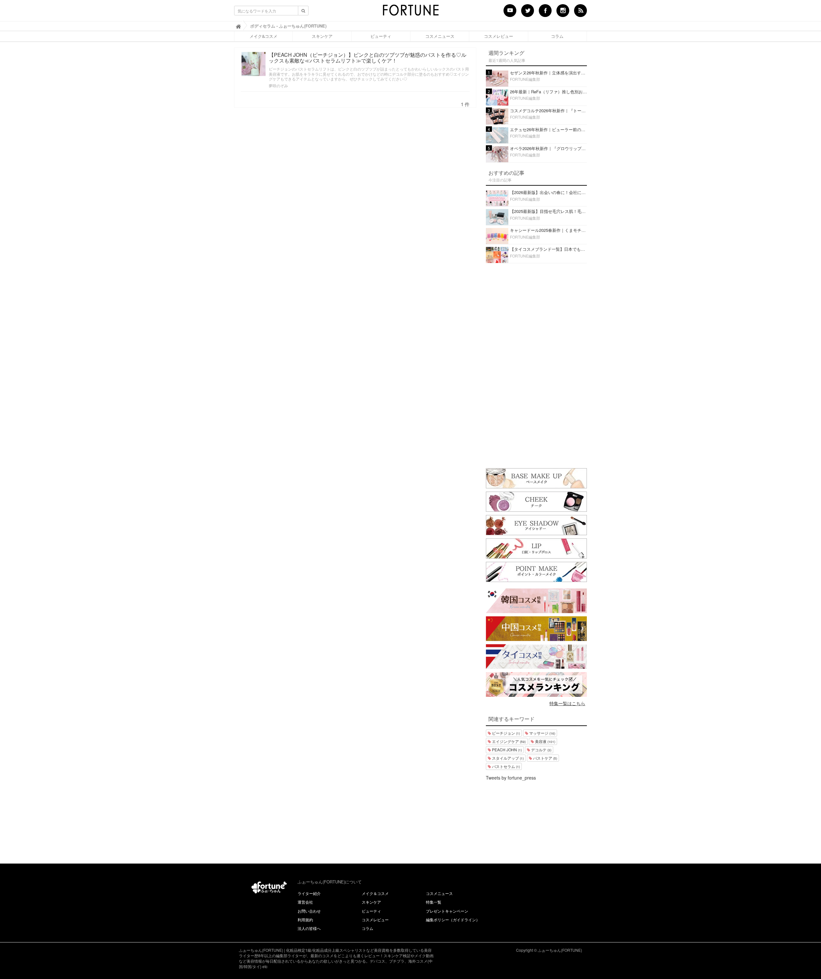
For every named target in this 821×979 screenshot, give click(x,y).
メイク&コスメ (263, 36)
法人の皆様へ (309, 928)
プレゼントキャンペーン (447, 911)
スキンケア (322, 36)
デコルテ (540, 749)
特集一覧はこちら (567, 703)
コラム (557, 36)
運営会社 (305, 902)
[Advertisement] (536, 364)
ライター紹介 (309, 893)
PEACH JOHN (506, 749)
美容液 (544, 741)
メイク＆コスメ (375, 893)
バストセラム (505, 766)
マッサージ (541, 733)
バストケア (544, 758)
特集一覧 (433, 902)
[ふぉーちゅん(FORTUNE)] (410, 12)
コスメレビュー (498, 36)
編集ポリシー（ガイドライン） (453, 919)
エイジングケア (508, 741)
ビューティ (380, 36)
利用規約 (305, 919)
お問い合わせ (309, 911)
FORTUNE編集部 (525, 79)
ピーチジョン (505, 733)
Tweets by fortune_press (511, 777)
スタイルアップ (507, 758)
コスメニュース (439, 36)
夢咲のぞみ (278, 85)
